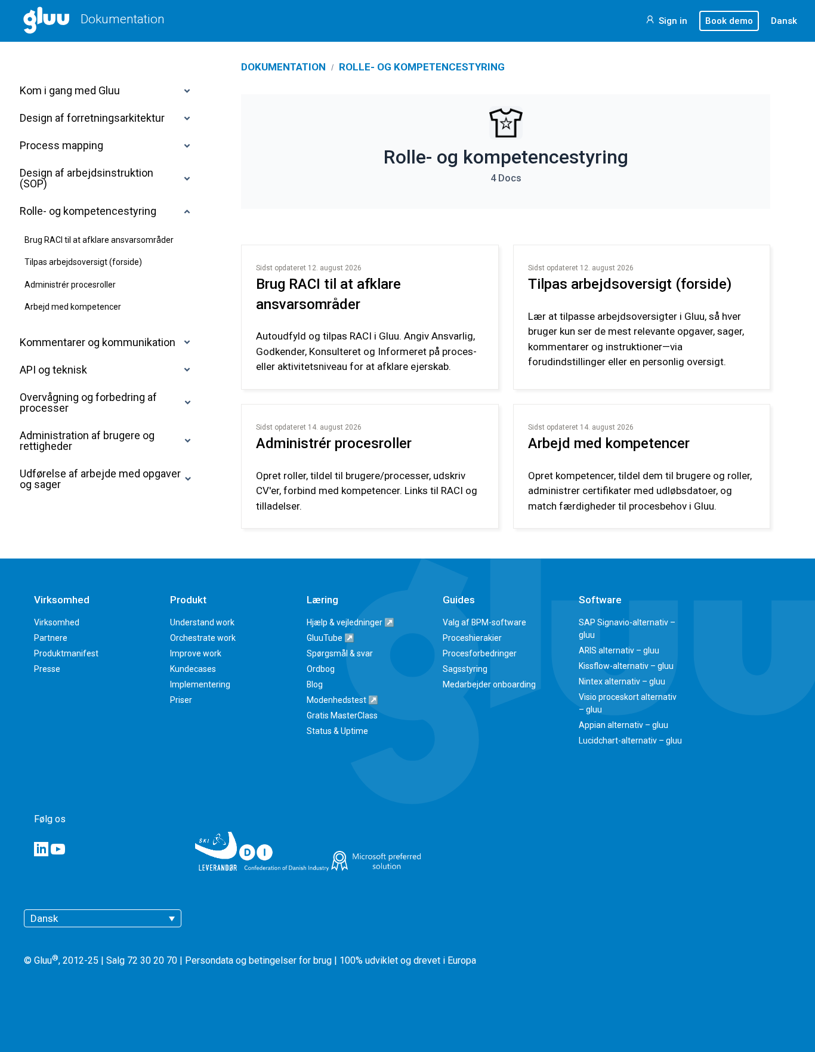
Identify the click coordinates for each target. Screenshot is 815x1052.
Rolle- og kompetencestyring (422, 67)
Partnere (50, 638)
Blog (315, 684)
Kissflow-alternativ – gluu (626, 666)
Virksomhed (56, 622)
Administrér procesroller (334, 443)
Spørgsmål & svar (340, 653)
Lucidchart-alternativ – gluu (630, 740)
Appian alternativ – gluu (623, 725)
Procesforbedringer (480, 653)
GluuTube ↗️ (330, 638)
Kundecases (193, 669)
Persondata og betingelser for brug (258, 961)
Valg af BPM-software (484, 622)
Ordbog (321, 669)
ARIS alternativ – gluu (619, 650)
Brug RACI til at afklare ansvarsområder (328, 294)
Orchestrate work (203, 638)
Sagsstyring (465, 669)
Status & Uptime (337, 731)
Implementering (200, 684)
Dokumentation (123, 19)
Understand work (202, 622)
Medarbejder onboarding (489, 684)
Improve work (195, 653)
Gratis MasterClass (342, 715)
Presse (47, 669)
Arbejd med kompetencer (609, 443)
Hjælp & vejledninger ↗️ (350, 622)
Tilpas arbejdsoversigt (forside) (629, 284)
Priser (181, 700)
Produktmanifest (66, 653)
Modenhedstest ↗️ (342, 700)
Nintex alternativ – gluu (622, 681)
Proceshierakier (472, 638)
